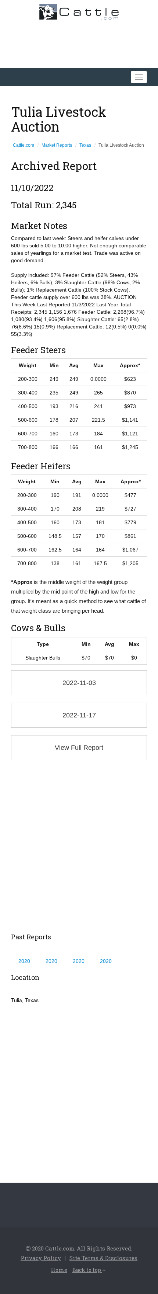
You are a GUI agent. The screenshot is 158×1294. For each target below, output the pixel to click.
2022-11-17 (79, 715)
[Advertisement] (79, 847)
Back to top (87, 1269)
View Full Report (79, 747)
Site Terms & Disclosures (103, 1258)
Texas (85, 145)
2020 (24, 961)
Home (59, 1269)
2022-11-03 (79, 682)
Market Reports (57, 145)
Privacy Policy (41, 1258)
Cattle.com (23, 145)
